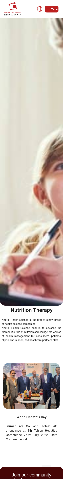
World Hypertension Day (31, 417)
